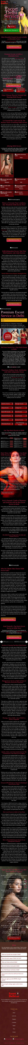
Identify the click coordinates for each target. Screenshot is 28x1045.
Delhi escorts (4, 230)
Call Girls (14, 1016)
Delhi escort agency (12, 107)
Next (26, 642)
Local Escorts (18, 415)
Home (14, 1012)
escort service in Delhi (11, 41)
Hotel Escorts (18, 411)
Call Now (12, 26)
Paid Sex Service (6, 403)
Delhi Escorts (8, 484)
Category (14, 1019)
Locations (14, 1022)
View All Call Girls (21, 91)
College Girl (18, 407)
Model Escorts (5, 419)
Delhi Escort (8, 434)
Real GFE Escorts (6, 411)
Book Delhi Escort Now (14, 46)
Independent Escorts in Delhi (17, 377)
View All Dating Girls (7, 90)
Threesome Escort (6, 423)
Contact (14, 1032)
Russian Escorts (19, 419)
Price (14, 1028)
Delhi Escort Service (19, 58)
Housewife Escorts (6, 415)
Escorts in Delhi (13, 77)
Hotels (14, 1025)
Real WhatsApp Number (20, 423)
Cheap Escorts (5, 407)
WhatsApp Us (15, 30)
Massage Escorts (19, 403)
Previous (1, 642)
